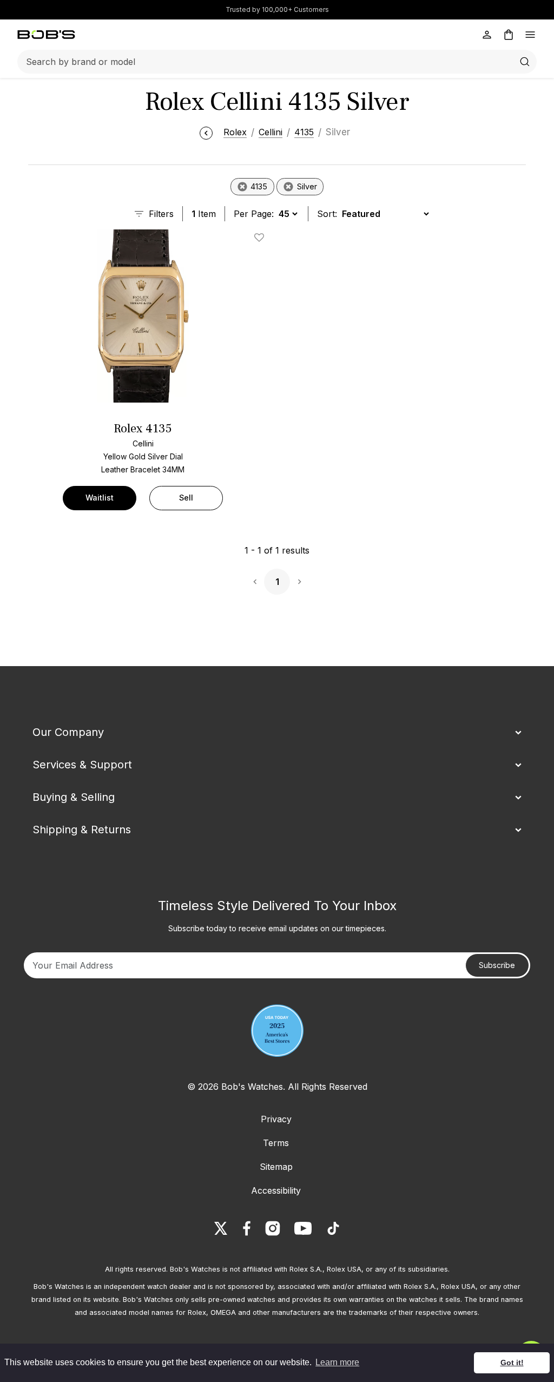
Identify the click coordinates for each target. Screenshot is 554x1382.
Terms (276, 1142)
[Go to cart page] (508, 34)
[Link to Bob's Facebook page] (246, 1228)
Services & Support (82, 764)
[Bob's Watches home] (46, 34)
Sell (186, 497)
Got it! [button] (512, 1362)
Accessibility (276, 1190)
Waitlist (99, 497)
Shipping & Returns (81, 829)
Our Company (68, 732)
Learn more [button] (337, 1362)
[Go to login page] (487, 34)
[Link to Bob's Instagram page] (272, 1228)
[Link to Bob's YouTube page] (303, 1228)
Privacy (276, 1119)
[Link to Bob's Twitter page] (220, 1228)
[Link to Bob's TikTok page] (333, 1228)
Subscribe (497, 965)
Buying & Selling (73, 797)
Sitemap (276, 1166)
